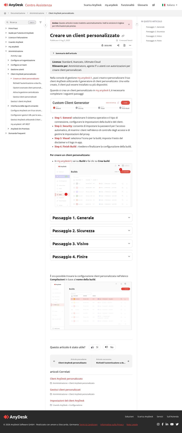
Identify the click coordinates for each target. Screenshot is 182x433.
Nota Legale (132, 424)
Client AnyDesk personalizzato (61, 13)
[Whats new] (153, 5)
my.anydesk (14, 46)
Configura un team (19, 65)
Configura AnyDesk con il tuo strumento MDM (27, 110)
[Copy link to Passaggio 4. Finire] (92, 257)
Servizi (160, 416)
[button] (21, 22)
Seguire (108, 45)
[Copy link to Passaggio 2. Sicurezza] (99, 231)
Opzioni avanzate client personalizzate (28, 87)
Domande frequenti (17, 133)
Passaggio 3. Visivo (154, 36)
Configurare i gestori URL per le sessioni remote (27, 115)
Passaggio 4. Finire (154, 40)
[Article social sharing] (118, 45)
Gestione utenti (17, 69)
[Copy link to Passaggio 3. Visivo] (93, 244)
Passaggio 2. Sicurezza (155, 31)
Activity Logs (16, 55)
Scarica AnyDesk (145, 416)
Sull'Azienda (173, 416)
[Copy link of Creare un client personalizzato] (123, 35)
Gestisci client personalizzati (25, 96)
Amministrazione (37, 13)
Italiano (170, 5)
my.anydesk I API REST (20, 124)
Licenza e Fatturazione (18, 37)
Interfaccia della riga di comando (24, 106)
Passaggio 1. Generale (155, 27)
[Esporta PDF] (124, 45)
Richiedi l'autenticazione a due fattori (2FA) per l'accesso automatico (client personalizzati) (28, 83)
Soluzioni (129, 416)
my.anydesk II (84, 77)
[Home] (13, 5)
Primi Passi (13, 28)
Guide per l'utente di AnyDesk (21, 33)
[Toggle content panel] (137, 24)
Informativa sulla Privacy (112, 424)
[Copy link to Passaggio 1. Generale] (98, 218)
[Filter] (40, 22)
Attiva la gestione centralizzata (26, 92)
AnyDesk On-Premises (20, 128)
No (111, 347)
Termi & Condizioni (88, 424)
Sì (97, 347)
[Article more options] (130, 45)
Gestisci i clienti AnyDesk (21, 101)
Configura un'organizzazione (23, 60)
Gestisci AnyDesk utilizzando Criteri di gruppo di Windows (27, 119)
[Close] (129, 24)
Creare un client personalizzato (26, 78)
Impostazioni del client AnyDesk (67, 400)
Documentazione (18, 13)
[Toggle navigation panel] (45, 25)
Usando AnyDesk (16, 42)
